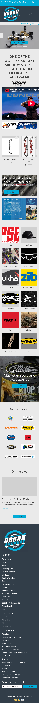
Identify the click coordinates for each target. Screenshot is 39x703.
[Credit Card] (22, 700)
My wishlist (6, 626)
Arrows (5, 562)
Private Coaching (8, 671)
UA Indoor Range (8, 584)
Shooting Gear (7, 569)
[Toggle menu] (35, 14)
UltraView (6, 597)
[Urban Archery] (11, 14)
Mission (29, 330)
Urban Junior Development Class (15, 674)
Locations (6, 665)
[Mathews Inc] (11, 447)
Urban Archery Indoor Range (13, 662)
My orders (6, 620)
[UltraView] (11, 457)
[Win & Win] (28, 457)
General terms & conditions (12, 637)
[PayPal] (15, 700)
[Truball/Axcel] (28, 447)
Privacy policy (7, 643)
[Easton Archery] (11, 428)
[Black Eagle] (28, 418)
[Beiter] (11, 418)
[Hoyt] (28, 438)
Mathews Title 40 (10, 159)
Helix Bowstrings (10, 266)
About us (5, 634)
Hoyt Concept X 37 (29, 160)
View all (19, 516)
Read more (6, 508)
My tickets (6, 623)
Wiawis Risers (10, 351)
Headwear (29, 245)
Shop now (19, 386)
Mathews (10, 309)
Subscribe (30, 686)
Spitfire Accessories (9, 593)
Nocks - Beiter (28, 287)
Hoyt (10, 330)
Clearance (6, 609)
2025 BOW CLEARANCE (11, 603)
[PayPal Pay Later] (19, 700)
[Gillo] (28, 428)
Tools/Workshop (8, 578)
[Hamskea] (11, 438)
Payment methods (9, 646)
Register (5, 617)
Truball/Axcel (7, 600)
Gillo (28, 351)
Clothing (5, 575)
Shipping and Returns (10, 649)
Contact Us (6, 656)
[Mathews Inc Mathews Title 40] (10, 146)
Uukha (10, 287)
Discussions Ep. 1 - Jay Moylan (16, 499)
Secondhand (7, 606)
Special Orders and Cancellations (14, 653)
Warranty (5, 668)
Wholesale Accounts (10, 678)
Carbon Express (29, 309)
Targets (5, 581)
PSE (10, 245)
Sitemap (5, 659)
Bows (4, 565)
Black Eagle (28, 266)
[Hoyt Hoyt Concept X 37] (29, 146)
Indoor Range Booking (30, 23)
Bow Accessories (8, 572)
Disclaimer (6, 640)
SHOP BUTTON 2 (19, 43)
